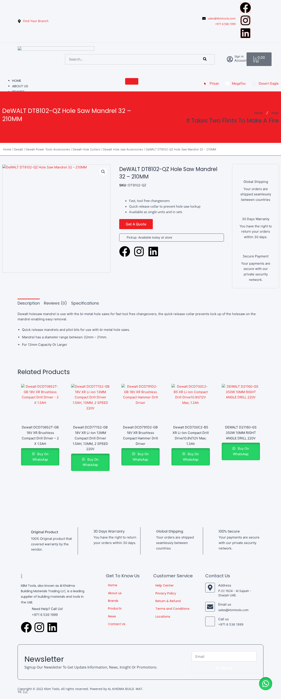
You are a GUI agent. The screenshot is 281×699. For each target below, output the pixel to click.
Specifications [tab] (85, 303)
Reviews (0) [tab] (55, 303)
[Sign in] (229, 59)
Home (16, 80)
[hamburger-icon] (131, 81)
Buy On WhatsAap (40, 457)
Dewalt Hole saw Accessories (123, 149)
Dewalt (18, 149)
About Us (20, 86)
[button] (103, 172)
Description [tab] (29, 303)
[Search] (205, 59)
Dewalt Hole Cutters (86, 149)
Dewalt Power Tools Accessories (48, 149)
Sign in (239, 56)
